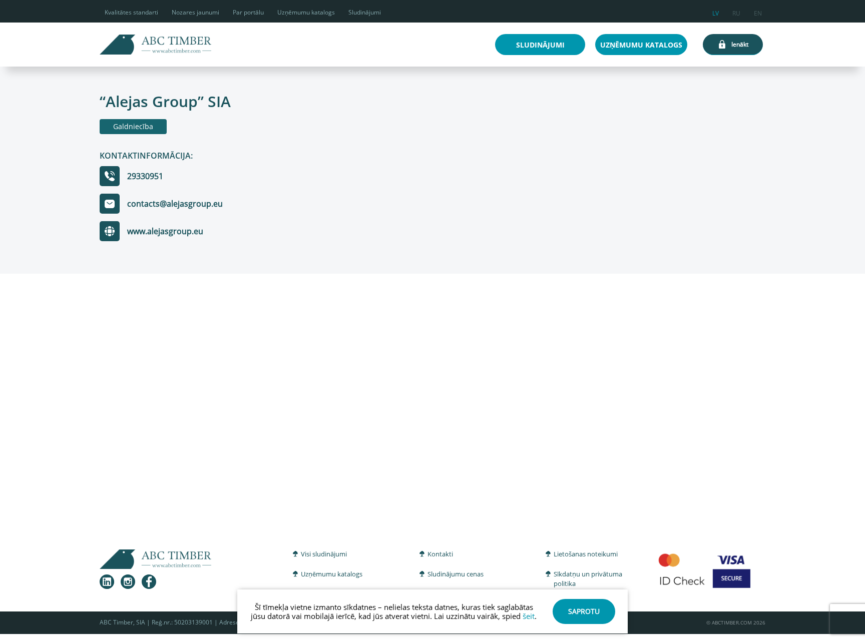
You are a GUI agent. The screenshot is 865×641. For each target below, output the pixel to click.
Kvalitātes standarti (131, 12)
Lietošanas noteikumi (586, 553)
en (758, 12)
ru (736, 12)
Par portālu (248, 12)
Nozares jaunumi (195, 12)
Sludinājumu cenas (455, 573)
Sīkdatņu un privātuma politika (588, 578)
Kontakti (440, 553)
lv (715, 12)
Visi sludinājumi (324, 553)
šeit (529, 616)
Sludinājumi (364, 12)
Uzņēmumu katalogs (306, 12)
